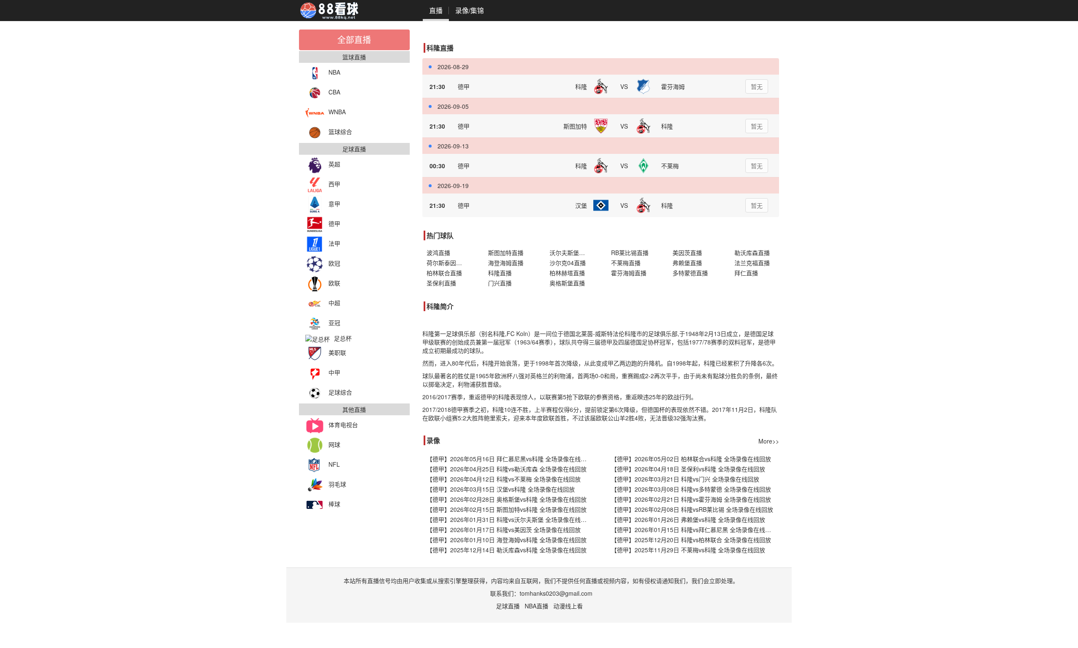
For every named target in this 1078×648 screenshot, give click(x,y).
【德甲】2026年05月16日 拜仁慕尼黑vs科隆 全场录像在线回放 (509, 458)
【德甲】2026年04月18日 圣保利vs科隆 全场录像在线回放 (688, 469)
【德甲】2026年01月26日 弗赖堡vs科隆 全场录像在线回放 (688, 519)
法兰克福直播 (752, 262)
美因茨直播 (687, 252)
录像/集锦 (469, 10)
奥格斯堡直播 (567, 283)
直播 (436, 10)
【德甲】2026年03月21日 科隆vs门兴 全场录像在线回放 (685, 479)
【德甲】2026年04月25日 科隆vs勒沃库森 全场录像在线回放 (507, 469)
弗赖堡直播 (687, 262)
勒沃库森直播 (752, 252)
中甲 (334, 372)
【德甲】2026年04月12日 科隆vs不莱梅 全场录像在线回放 (504, 479)
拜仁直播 (746, 273)
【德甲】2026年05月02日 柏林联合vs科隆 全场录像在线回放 (691, 458)
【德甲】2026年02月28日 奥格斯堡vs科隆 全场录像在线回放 (507, 499)
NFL (334, 464)
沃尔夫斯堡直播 (570, 252)
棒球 (334, 504)
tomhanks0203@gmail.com (556, 593)
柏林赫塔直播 (567, 273)
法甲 (334, 243)
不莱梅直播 (625, 262)
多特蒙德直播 (690, 273)
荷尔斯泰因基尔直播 (449, 262)
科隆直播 (500, 273)
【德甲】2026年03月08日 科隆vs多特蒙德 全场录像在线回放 (691, 489)
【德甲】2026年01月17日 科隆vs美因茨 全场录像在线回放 (504, 529)
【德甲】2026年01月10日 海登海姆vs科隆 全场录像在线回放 (507, 539)
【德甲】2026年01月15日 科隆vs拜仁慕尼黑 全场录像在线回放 (694, 529)
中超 (334, 302)
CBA (334, 92)
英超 (334, 164)
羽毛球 (337, 484)
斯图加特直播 (505, 252)
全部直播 (354, 39)
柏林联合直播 (444, 273)
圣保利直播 (441, 283)
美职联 (337, 352)
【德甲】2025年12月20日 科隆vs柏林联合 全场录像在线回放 (691, 539)
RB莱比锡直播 (629, 252)
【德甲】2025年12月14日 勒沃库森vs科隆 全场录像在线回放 (507, 550)
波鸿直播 (438, 252)
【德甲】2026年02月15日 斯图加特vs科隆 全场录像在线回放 (507, 509)
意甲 (334, 203)
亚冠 (334, 322)
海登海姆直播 (505, 262)
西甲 (334, 184)
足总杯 (343, 338)
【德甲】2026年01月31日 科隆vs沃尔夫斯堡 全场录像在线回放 (509, 519)
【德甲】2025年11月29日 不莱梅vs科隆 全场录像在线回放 (688, 550)
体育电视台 (343, 424)
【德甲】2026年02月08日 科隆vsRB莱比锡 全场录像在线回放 (692, 509)
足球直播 (508, 606)
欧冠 (334, 263)
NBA (334, 72)
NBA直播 (536, 606)
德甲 (334, 223)
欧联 (334, 283)
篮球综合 (340, 131)
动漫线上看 (568, 606)
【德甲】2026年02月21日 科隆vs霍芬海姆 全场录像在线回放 (691, 499)
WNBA (337, 112)
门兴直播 (500, 283)
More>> (768, 441)
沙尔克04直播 (568, 262)
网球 (334, 444)
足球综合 (340, 392)
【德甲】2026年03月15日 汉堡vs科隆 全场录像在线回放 (501, 489)
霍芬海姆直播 (628, 273)
